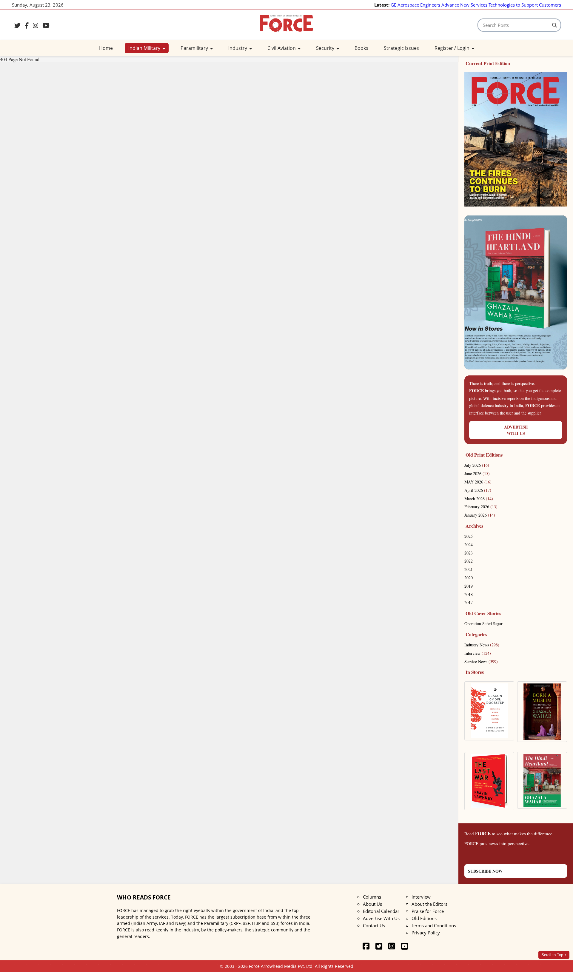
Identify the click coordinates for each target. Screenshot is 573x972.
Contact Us (374, 925)
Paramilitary (195, 48)
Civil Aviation (282, 48)
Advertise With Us (381, 918)
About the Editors (429, 904)
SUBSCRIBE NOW (485, 871)
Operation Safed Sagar (483, 623)
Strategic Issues (401, 48)
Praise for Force (428, 911)
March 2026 (478, 498)
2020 (468, 577)
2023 (468, 553)
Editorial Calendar (381, 911)
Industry (238, 48)
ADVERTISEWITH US (516, 430)
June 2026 (477, 473)
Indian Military (144, 48)
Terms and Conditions (434, 925)
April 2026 (477, 490)
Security (325, 48)
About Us (372, 904)
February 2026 (480, 506)
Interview (477, 653)
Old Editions (424, 918)
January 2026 (479, 515)
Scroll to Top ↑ (553, 955)
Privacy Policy (426, 933)
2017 (468, 602)
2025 (468, 536)
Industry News (481, 645)
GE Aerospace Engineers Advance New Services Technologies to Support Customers (476, 5)
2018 (468, 594)
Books (361, 48)
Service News (481, 661)
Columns (372, 897)
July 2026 (476, 465)
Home (106, 48)
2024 (468, 544)
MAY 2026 (478, 482)
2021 (468, 569)
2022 (468, 561)
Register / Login (453, 48)
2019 (468, 586)
